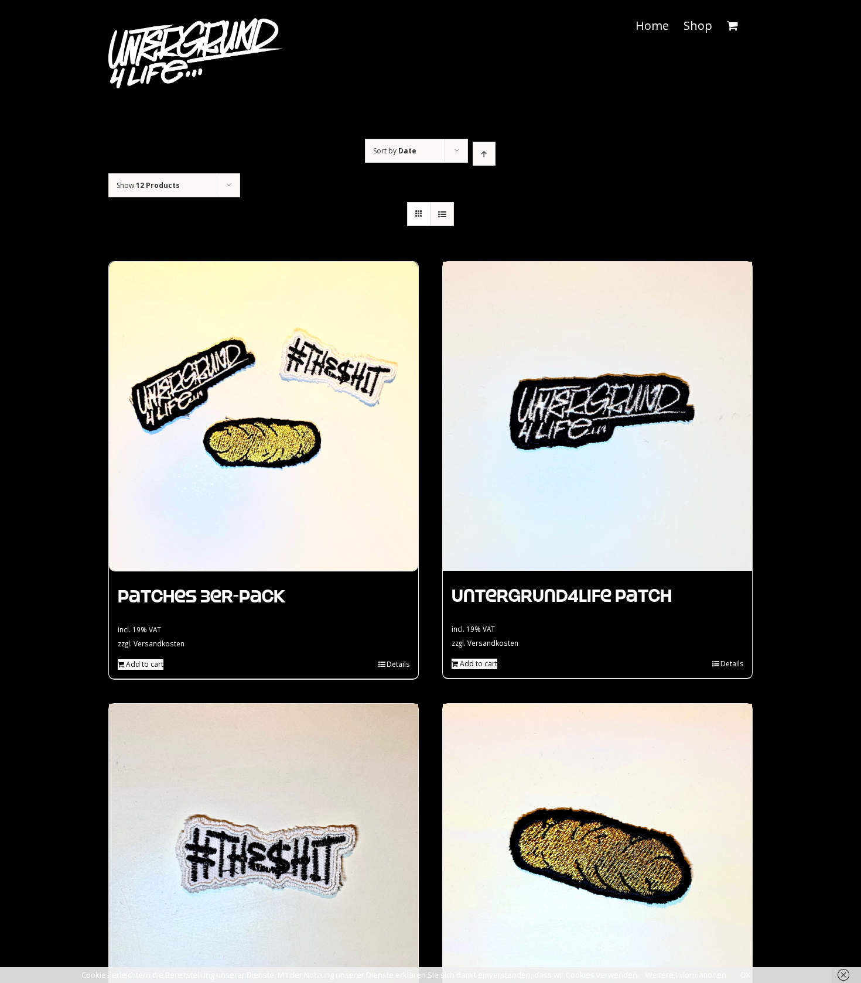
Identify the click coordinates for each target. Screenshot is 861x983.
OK (745, 975)
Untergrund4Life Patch (562, 595)
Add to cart (144, 664)
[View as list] (441, 214)
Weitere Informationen (685, 975)
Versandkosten (159, 643)
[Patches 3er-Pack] (263, 416)
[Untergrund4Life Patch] (597, 416)
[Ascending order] (484, 154)
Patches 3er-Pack (202, 596)
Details (398, 664)
